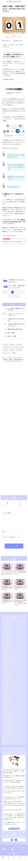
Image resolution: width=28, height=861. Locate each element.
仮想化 (5, 668)
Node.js (6, 633)
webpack (8, 635)
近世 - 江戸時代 (8, 733)
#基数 (14, 352)
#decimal (19, 344)
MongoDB (7, 692)
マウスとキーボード (8, 708)
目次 (3, 858)
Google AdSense (8, 660)
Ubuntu (6, 701)
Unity (5, 706)
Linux (5, 695)
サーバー (6, 647)
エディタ (6, 681)
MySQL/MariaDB (9, 694)
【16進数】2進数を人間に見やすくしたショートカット (15, 324)
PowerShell (9, 679)
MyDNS (6, 655)
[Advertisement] (14, 260)
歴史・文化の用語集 (8, 734)
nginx (6, 649)
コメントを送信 (14, 546)
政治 (3, 741)
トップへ (25, 859)
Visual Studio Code (9, 685)
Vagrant (7, 670)
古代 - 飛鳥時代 (8, 722)
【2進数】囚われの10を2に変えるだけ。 (15, 319)
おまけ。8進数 (11, 332)
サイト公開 (6, 624)
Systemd (7, 703)
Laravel (5, 646)
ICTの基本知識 (7, 667)
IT (3, 665)
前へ (4, 292)
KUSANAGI (7, 653)
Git (4, 704)
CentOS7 (7, 699)
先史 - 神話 (7, 716)
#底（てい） (6, 352)
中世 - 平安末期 (8, 727)
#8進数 (21, 347)
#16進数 (18, 350)
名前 (3, 531)
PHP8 (6, 639)
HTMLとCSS (7, 630)
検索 (20, 858)
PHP (5, 637)
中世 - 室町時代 (8, 731)
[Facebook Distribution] (16, 840)
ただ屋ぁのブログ (14, 1)
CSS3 (5, 628)
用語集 (5, 658)
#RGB (6, 344)
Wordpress (6, 644)
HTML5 (5, 626)
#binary (12, 344)
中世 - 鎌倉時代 (8, 729)
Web (3, 622)
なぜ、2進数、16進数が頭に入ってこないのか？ (15, 309)
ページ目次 (12, 304)
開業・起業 (5, 743)
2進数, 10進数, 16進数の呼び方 (14, 329)
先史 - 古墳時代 (8, 718)
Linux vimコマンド (9, 686)
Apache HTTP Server (10, 651)
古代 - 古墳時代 (8, 720)
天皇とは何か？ (7, 738)
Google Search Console (10, 662)
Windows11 (8, 674)
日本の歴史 (5, 713)
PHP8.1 (7, 642)
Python (5, 688)
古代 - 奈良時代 (8, 724)
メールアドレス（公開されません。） (10, 537)
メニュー (14, 859)
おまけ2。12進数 (11, 336)
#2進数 (5, 350)
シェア (8, 858)
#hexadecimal (7, 347)
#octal (15, 347)
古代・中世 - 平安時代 (10, 725)
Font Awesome (7, 657)
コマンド (7, 677)
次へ (17, 296)
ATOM (6, 683)
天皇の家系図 (7, 736)
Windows (6, 672)
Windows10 (8, 676)
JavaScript (6, 631)
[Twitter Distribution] (12, 840)
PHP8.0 (7, 640)
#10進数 (11, 350)
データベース (7, 690)
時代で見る (6, 715)
